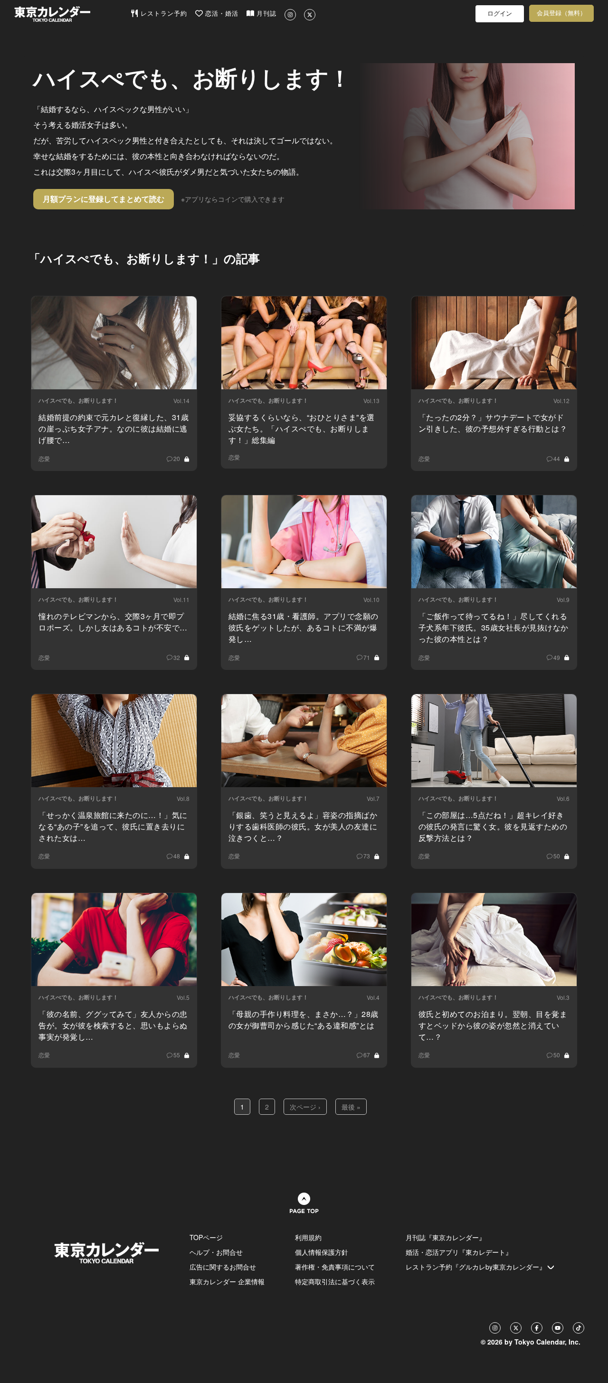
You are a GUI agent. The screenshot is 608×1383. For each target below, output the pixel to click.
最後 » (351, 1106)
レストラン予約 (162, 13)
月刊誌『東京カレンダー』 (445, 1237)
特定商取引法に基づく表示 (335, 1281)
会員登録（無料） (561, 13)
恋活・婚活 (220, 13)
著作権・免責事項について (335, 1266)
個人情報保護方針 (321, 1252)
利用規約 (308, 1237)
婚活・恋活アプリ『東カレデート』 (459, 1252)
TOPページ (206, 1237)
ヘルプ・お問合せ (216, 1252)
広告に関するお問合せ (223, 1266)
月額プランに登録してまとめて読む (103, 198)
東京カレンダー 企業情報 (227, 1281)
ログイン (499, 13)
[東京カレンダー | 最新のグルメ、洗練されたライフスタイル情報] (72, 14)
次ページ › (305, 1106)
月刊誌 (265, 13)
